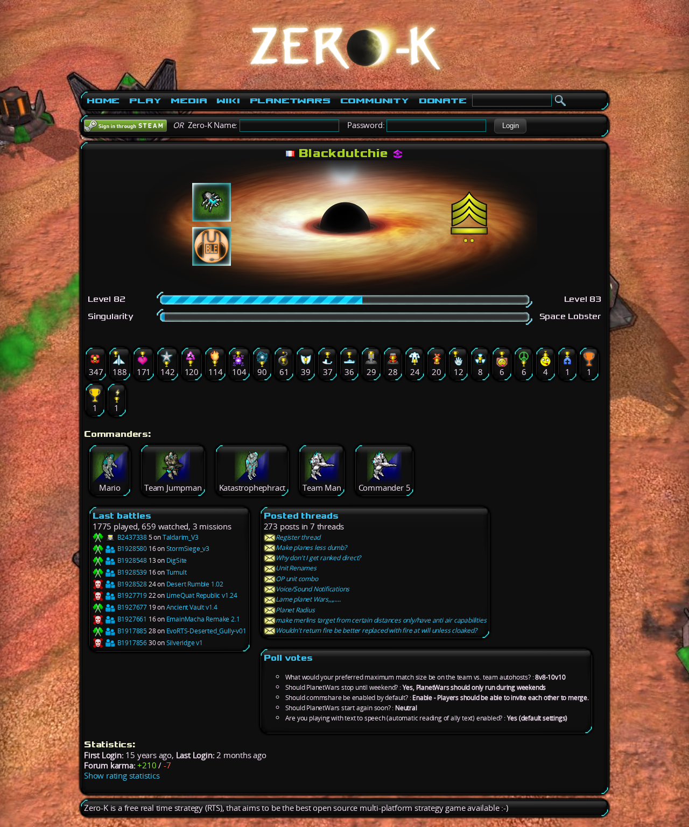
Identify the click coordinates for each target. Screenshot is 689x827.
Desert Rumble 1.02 (194, 584)
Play (145, 100)
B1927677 (131, 607)
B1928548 (131, 560)
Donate (443, 100)
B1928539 (131, 572)
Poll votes (288, 657)
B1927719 (131, 595)
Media (189, 100)
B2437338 (131, 537)
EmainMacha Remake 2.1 (203, 619)
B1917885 (131, 630)
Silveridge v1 (184, 642)
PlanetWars (290, 100)
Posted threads (301, 515)
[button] (510, 125)
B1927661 (131, 619)
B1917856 (131, 642)
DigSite (176, 560)
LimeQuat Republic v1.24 (201, 595)
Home (103, 100)
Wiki (228, 100)
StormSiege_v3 (187, 548)
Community (374, 100)
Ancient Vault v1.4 (191, 607)
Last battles (122, 515)
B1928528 (131, 584)
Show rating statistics (122, 776)
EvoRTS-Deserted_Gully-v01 (206, 630)
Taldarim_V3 (181, 537)
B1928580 (131, 548)
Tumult (176, 572)
